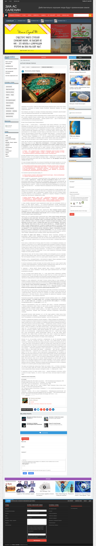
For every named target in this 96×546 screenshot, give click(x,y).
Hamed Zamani (52, 522)
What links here (26, 60)
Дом (6, 1)
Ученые (7, 152)
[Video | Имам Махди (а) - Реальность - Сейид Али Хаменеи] (64, 492)
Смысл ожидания (9, 102)
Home (23, 67)
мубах (7, 97)
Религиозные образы (53, 525)
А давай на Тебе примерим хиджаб (25, 493)
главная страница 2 (14, 15)
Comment (23, 452)
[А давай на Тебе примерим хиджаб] (25, 492)
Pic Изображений (76, 505)
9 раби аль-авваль (53, 515)
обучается (8, 105)
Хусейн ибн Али (9, 116)
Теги (80, 57)
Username (72, 181)
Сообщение (29, 517)
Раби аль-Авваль (75, 136)
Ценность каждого (53, 518)
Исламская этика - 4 (25, 20)
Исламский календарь (10, 138)
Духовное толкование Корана (55, 520)
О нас (10, 1)
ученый (50, 511)
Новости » (36, 15)
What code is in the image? (77, 206)
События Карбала (53, 513)
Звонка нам (16, 1)
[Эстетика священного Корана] (80, 157)
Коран (29, 15)
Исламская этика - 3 (38, 20)
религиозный (9, 86)
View (22, 60)
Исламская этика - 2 (52, 20)
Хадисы (43, 15)
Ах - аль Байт (51, 15)
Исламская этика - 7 (14, 500)
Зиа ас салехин (12, 8)
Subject (23, 446)
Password (72, 187)
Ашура (12, 94)
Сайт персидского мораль (11, 68)
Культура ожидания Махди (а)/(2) (78, 72)
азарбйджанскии (9, 66)
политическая (8, 147)
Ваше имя (23, 441)
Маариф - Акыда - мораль (11, 142)
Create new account (74, 192)
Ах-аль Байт (8, 137)
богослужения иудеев (10, 100)
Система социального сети (11, 75)
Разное (7, 149)
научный (7, 144)
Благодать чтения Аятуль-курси (77, 103)
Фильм (48, 479)
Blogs (44, 57)
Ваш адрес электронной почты (33, 512)
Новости (7, 145)
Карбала (8, 94)
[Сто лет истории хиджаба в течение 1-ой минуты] (45, 492)
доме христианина (10, 113)
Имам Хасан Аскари (10, 89)
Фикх (6, 154)
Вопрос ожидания (10, 108)
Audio (6, 135)
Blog (58, 15)
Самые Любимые (72, 57)
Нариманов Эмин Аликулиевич (46, 403)
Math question (25, 463)
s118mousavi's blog (35, 67)
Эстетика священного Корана (80, 153)
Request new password (74, 194)
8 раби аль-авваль (10, 92)
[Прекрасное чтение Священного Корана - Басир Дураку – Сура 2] (84, 492)
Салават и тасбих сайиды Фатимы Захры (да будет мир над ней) (80, 88)
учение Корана (36, 403)
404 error (70, 500)
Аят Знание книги (52, 508)
